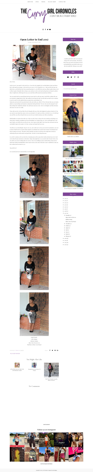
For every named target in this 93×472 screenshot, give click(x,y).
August (67, 228)
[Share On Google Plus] (58, 350)
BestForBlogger (54, 470)
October (67, 225)
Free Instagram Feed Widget (47, 463)
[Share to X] (52, 350)
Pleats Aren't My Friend (71, 221)
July (67, 230)
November (68, 223)
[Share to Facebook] (50, 350)
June (67, 232)
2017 (65, 213)
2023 (65, 200)
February (68, 236)
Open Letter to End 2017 (71, 217)
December (68, 215)
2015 (65, 240)
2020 (65, 207)
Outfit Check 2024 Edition (73, 136)
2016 (65, 238)
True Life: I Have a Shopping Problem (73, 158)
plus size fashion (15, 353)
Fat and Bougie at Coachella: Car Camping (73, 188)
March (67, 234)
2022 (65, 202)
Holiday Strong (69, 219)
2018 (65, 211)
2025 (65, 198)
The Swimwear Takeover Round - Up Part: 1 (73, 173)
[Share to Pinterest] (55, 350)
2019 (65, 209)
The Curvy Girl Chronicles (43, 470)
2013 (65, 244)
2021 (65, 204)
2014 (65, 242)
